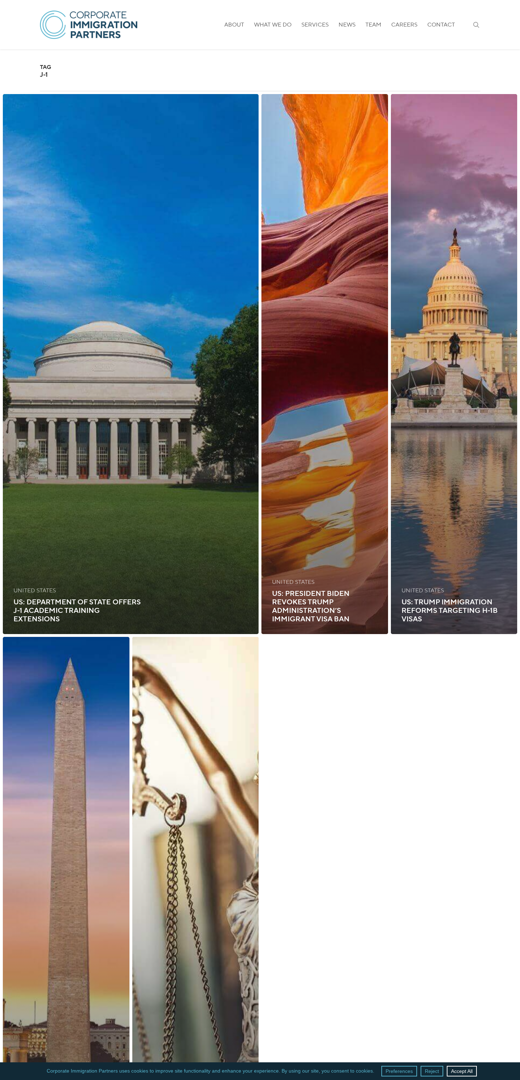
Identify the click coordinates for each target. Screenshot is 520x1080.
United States (34, 590)
